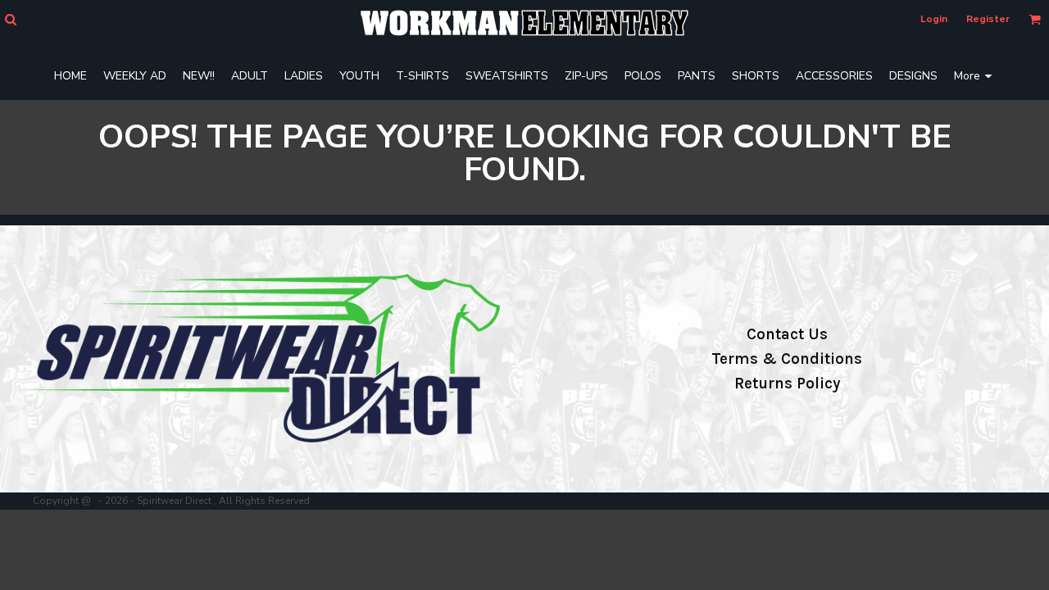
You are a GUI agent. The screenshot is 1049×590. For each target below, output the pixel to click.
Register (988, 18)
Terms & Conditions (786, 359)
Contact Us (787, 334)
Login (933, 18)
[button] (10, 19)
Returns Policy (787, 383)
